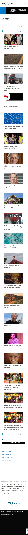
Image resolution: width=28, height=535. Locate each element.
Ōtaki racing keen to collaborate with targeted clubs (12, 88)
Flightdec (3, 484)
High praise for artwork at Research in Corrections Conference (12, 387)
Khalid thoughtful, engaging (13, 345)
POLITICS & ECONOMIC (6, 513)
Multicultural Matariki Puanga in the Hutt (11, 47)
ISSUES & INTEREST (18, 511)
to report (6, 492)
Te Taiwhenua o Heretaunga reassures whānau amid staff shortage (13, 227)
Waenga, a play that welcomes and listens (11, 147)
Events (12, 515)
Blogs (7, 515)
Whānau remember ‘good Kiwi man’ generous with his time (13, 67)
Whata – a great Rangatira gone (12, 167)
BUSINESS (17, 513)
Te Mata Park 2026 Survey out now (12, 306)
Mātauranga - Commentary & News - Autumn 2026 (13, 246)
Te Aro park (7, 325)
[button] (27, 533)
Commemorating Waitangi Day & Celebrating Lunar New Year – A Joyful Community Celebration (13, 428)
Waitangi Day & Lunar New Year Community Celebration (13, 406)
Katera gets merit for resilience (11, 187)
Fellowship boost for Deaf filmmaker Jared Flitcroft (12, 286)
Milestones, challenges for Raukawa (12, 366)
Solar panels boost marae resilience (12, 266)
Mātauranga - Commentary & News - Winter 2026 (13, 127)
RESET (21, 26)
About (3, 515)
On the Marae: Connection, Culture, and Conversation (12, 207)
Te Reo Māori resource (11, 106)
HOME (2, 511)
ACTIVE (13, 514)
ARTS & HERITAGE (5, 514)
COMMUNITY (8, 511)
